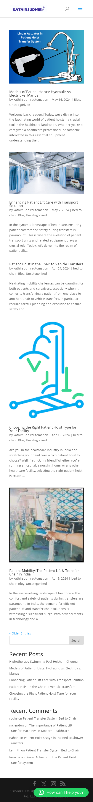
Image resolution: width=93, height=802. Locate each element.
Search (76, 640)
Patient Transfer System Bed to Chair (49, 718)
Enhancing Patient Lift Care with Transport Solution (43, 204)
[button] (61, 792)
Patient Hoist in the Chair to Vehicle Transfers (46, 264)
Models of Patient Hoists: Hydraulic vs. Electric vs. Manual (40, 93)
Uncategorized (19, 105)
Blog (77, 99)
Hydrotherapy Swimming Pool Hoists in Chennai (44, 661)
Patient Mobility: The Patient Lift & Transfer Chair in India (44, 572)
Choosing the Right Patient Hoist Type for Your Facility (43, 429)
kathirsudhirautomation (31, 99)
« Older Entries (20, 633)
